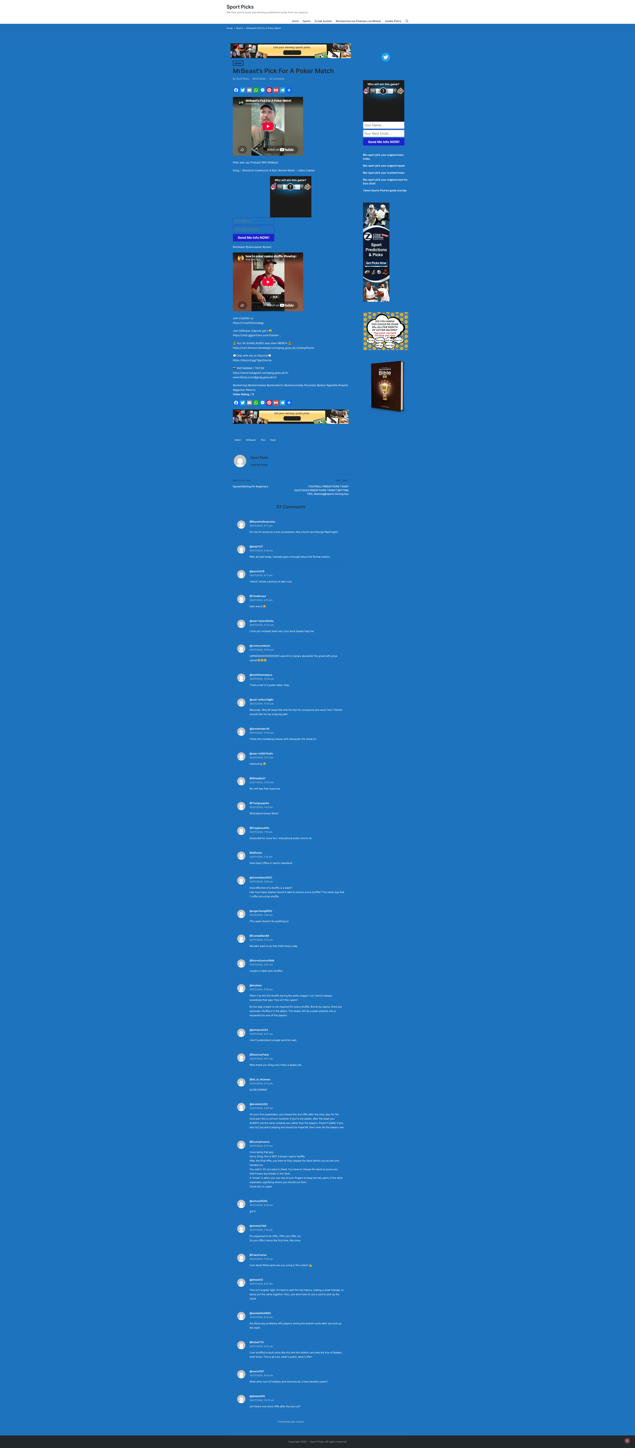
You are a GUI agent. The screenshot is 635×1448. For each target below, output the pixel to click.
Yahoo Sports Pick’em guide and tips (385, 190)
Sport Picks (240, 7)
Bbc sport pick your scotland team (383, 172)
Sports (238, 63)
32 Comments (276, 78)
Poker (273, 440)
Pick (263, 440)
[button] (259, 465)
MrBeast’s (251, 440)
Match (238, 440)
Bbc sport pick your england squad (384, 165)
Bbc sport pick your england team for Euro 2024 (385, 181)
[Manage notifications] (627, 1440)
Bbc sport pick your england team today (383, 156)
